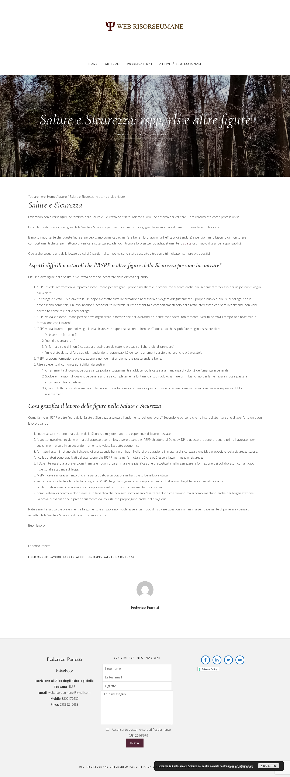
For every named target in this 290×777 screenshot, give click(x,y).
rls (88, 556)
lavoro (55, 556)
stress (187, 243)
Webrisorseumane (145, 26)
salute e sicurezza (119, 556)
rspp (97, 556)
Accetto (269, 766)
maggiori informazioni (240, 765)
